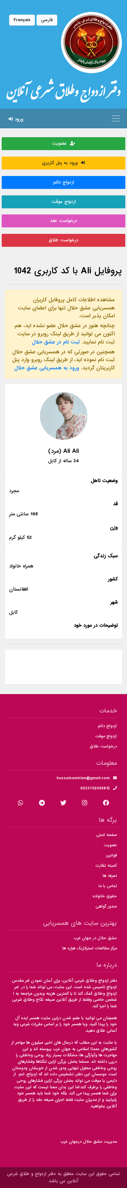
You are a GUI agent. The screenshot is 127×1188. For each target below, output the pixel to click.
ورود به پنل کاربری (61, 163)
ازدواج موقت (63, 201)
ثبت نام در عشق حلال (56, 342)
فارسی (47, 20)
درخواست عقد (63, 221)
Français (22, 20)
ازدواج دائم (63, 182)
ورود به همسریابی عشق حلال (46, 368)
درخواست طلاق (64, 240)
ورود (18, 119)
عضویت (61, 143)
